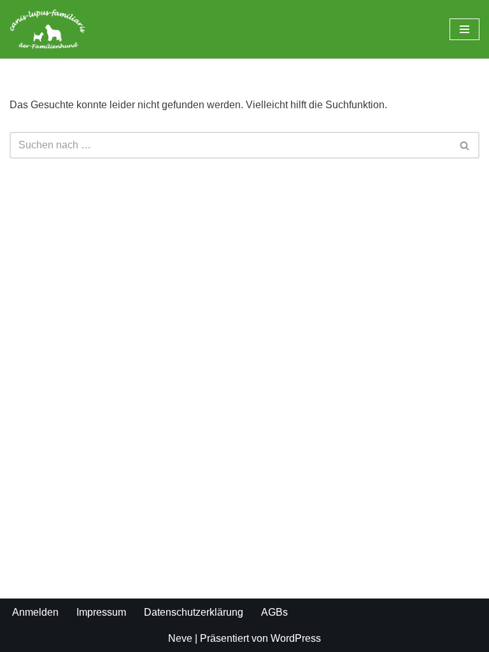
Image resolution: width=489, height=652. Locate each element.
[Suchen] (465, 145)
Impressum (101, 612)
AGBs (274, 612)
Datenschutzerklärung (193, 612)
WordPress (296, 638)
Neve (180, 638)
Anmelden (35, 612)
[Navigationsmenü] (464, 29)
